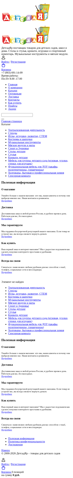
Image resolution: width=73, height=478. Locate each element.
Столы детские (16, 151)
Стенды (12, 133)
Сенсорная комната (19, 175)
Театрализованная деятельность (26, 130)
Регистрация (18, 61)
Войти (5, 61)
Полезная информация (21, 438)
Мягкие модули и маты (21, 145)
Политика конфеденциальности (26, 441)
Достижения (15, 444)
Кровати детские (18, 157)
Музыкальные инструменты (24, 142)
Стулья (12, 154)
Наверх (5, 450)
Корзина (6, 69)
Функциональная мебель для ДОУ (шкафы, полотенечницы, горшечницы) (33, 168)
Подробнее (6, 201)
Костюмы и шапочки (20, 139)
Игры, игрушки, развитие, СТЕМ (27, 136)
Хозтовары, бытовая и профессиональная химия (36, 172)
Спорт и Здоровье (18, 148)
